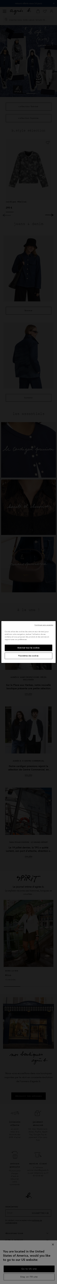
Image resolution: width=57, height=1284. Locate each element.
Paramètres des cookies (28, 656)
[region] (28, 642)
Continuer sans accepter (44, 625)
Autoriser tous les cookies (28, 648)
